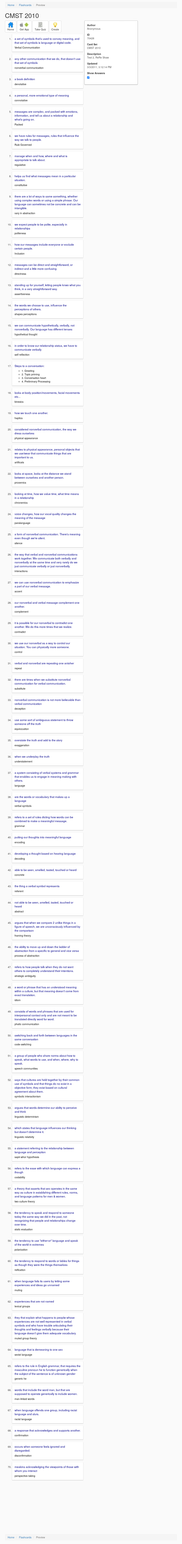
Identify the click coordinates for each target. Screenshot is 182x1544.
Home (11, 5)
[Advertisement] (113, 119)
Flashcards (25, 5)
